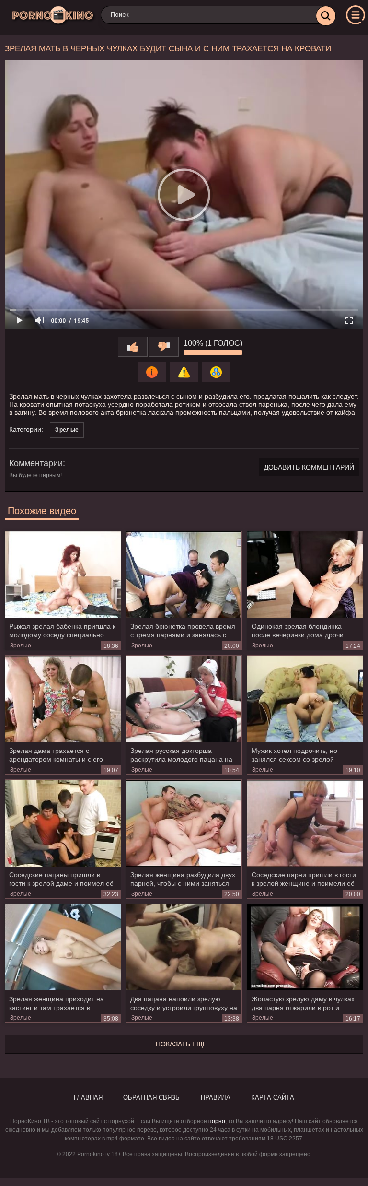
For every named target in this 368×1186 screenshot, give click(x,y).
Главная (88, 1097)
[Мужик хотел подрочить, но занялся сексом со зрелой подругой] (305, 699)
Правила (215, 1097)
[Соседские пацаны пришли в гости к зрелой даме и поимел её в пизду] (63, 823)
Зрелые (67, 429)
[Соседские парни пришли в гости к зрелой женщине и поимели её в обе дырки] (305, 823)
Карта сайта (272, 1097)
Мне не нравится (164, 347)
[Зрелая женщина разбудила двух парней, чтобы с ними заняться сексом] (184, 823)
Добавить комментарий (309, 467)
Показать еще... (184, 1044)
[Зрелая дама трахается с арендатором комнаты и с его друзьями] (63, 699)
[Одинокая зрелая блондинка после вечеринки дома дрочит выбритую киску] (305, 574)
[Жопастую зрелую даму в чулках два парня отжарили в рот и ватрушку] (305, 947)
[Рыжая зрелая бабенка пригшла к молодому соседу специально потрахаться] (63, 574)
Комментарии (36, 463)
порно (216, 1121)
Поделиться (216, 372)
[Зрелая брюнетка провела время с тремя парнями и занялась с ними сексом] (184, 574)
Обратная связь (151, 1097)
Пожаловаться (184, 372)
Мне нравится (133, 347)
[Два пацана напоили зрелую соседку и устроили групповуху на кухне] (184, 947)
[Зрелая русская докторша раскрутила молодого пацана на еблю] (184, 699)
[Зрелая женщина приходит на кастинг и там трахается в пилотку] (63, 947)
